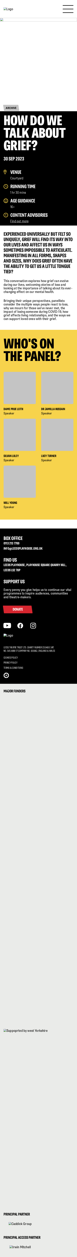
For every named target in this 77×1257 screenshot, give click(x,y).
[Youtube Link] (7, 625)
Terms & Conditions (13, 667)
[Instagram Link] (33, 625)
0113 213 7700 (11, 543)
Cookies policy (11, 657)
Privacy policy (10, 662)
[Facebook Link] (20, 625)
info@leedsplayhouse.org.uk (23, 548)
